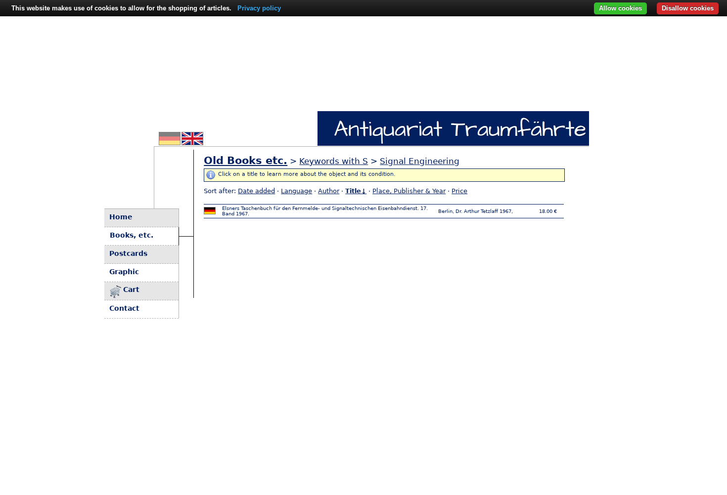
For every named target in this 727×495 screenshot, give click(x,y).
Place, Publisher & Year (409, 191)
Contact (124, 308)
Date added (256, 191)
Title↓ (355, 191)
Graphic (124, 272)
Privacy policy (259, 8)
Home (121, 217)
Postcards (128, 253)
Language (296, 191)
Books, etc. (131, 235)
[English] (192, 142)
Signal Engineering (419, 161)
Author (328, 191)
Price (459, 191)
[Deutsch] (169, 142)
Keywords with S (333, 161)
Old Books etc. (245, 160)
